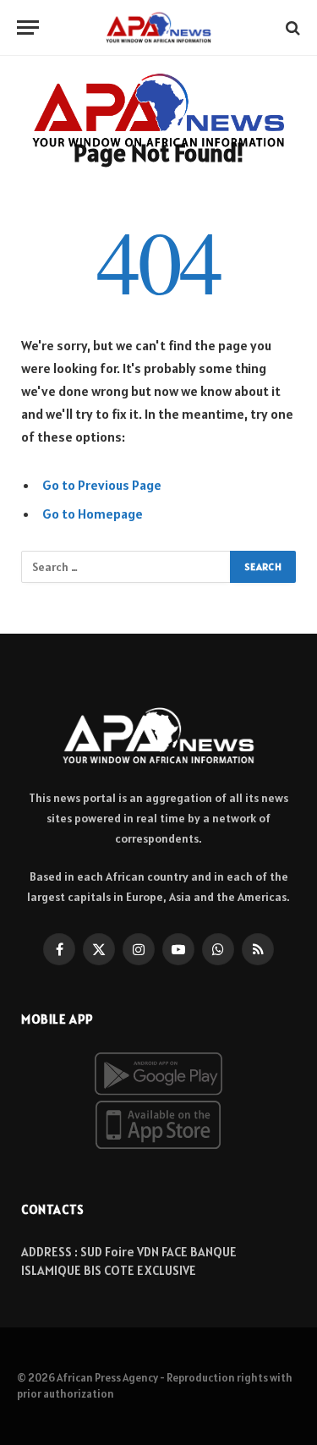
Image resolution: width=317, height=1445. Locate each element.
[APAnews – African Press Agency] (158, 27)
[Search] (291, 27)
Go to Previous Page (101, 484)
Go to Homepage (92, 513)
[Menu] (28, 27)
